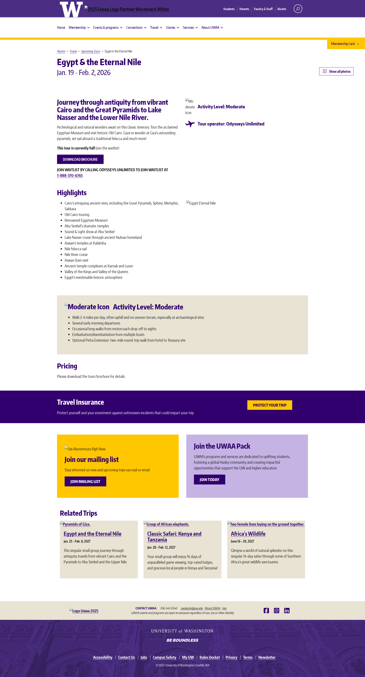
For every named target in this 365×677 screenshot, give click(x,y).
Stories (170, 27)
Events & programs (106, 27)
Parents (244, 9)
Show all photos (340, 71)
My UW (188, 657)
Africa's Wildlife (248, 533)
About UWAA (210, 27)
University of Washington (72, 8)
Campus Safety (164, 657)
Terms (247, 657)
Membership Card (343, 43)
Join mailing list (85, 481)
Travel (154, 27)
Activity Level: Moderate (221, 107)
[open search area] (298, 8)
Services (188, 27)
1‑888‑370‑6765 (70, 175)
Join (224, 608)
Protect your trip (269, 405)
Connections (134, 27)
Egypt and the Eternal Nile (92, 533)
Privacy (231, 657)
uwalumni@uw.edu (192, 608)
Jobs (144, 657)
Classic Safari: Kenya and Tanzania (174, 536)
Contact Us (126, 657)
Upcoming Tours (90, 51)
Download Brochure (80, 159)
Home (61, 27)
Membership (77, 27)
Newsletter (267, 657)
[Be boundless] (182, 640)
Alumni (281, 9)
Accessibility (102, 657)
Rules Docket (210, 657)
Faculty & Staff (263, 9)
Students (229, 9)
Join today (209, 479)
